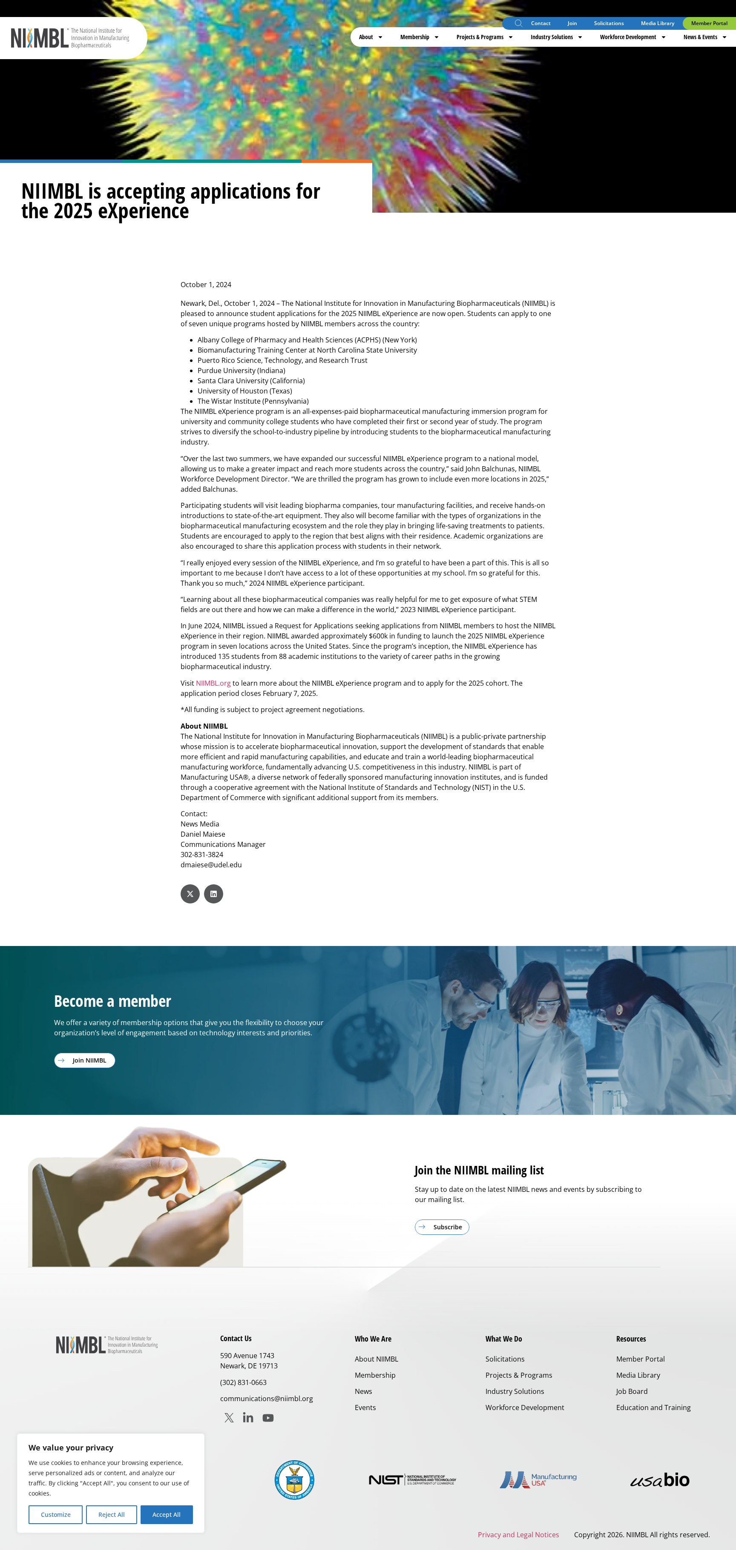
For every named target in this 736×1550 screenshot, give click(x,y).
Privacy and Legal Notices (518, 1534)
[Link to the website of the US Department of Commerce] (294, 1480)
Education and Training (653, 1407)
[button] (519, 24)
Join (572, 23)
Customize (56, 1514)
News (363, 1391)
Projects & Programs (480, 37)
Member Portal (709, 23)
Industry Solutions (552, 37)
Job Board (632, 1391)
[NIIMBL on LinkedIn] (248, 1418)
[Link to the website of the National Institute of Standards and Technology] (416, 1480)
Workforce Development (628, 37)
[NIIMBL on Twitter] (229, 1417)
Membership (414, 37)
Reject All (111, 1514)
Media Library (657, 23)
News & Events (700, 37)
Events (365, 1407)
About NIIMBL (376, 1359)
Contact (541, 23)
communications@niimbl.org (266, 1398)
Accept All (166, 1514)
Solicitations (609, 23)
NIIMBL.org (213, 683)
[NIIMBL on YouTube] (268, 1418)
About (366, 37)
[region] (110, 1483)
